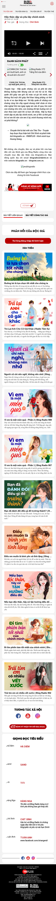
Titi (22, 783)
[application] (28, 43)
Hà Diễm (25, 746)
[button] (14, 43)
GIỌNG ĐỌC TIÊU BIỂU (28, 738)
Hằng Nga (26, 801)
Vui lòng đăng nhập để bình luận (28, 241)
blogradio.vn (21, 161)
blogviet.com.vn (36, 161)
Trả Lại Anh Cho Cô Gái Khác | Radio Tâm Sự (27, 329)
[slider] (28, 49)
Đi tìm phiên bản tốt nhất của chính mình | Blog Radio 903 (28, 647)
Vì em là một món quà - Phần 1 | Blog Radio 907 (28, 465)
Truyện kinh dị (21, 11)
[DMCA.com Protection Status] (22, 885)
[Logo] (46, 33)
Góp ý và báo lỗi (28, 897)
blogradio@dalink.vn (39, 158)
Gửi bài (26, 205)
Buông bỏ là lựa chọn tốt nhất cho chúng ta (26, 283)
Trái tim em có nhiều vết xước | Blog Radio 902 (27, 693)
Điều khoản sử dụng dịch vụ (28, 896)
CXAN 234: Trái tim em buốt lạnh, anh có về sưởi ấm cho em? (17, 83)
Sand (23, 765)
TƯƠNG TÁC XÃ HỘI (28, 709)
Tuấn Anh (26, 837)
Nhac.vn (30, 898)
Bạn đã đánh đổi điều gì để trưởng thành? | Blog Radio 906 (28, 511)
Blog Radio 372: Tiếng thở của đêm (39, 83)
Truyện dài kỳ (36, 11)
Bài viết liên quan (13, 215)
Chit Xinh (34, 22)
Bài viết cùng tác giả (37, 215)
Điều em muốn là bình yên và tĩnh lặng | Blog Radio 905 (28, 556)
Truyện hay (8, 11)
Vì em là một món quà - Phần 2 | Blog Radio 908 (28, 420)
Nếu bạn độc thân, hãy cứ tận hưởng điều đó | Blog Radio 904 (28, 602)
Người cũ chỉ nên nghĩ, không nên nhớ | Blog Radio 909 (28, 374)
